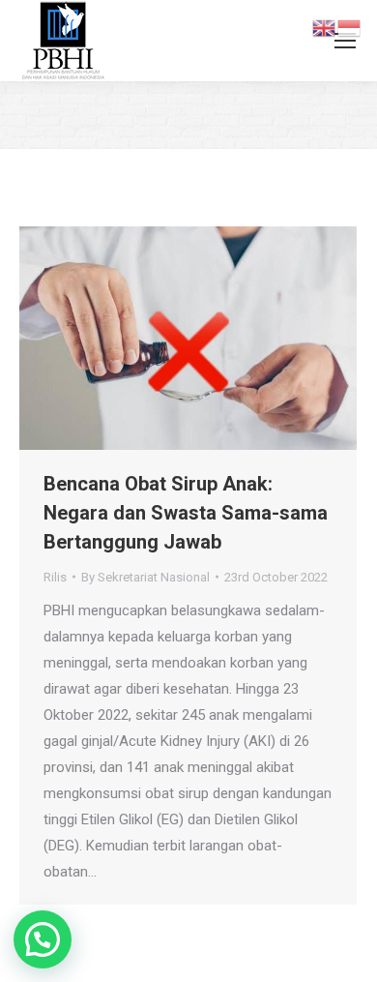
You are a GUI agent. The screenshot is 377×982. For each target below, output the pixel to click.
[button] (43, 939)
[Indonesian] (349, 27)
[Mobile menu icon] (345, 40)
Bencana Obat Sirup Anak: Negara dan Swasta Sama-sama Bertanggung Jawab (186, 512)
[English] (324, 27)
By (145, 577)
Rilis (55, 577)
